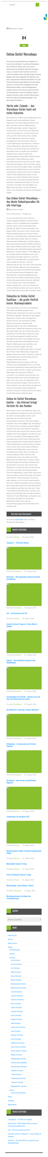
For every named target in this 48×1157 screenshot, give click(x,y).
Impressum (12, 935)
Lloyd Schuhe (16, 1039)
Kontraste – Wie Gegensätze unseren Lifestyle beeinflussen (23, 577)
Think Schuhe (16, 1074)
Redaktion (18, 571)
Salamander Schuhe (18, 1059)
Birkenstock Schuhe (18, 988)
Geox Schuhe (16, 1015)
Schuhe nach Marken (19, 1062)
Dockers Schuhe (17, 999)
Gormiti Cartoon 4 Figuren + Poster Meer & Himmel (22, 625)
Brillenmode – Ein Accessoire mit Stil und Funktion (21, 744)
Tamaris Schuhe (17, 1070)
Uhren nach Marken (18, 1093)
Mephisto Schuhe (17, 1043)
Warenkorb (12, 1104)
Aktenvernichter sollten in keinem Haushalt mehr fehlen (24, 851)
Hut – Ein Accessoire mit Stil (17, 613)
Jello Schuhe (16, 1023)
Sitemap (11, 1101)
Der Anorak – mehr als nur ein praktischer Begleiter (21, 781)
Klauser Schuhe (17, 1035)
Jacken (12, 954)
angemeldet (19, 519)
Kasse (10, 939)
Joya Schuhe (16, 1031)
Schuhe (12, 958)
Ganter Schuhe (17, 1011)
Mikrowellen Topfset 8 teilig (17, 863)
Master (16, 537)
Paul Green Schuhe (18, 1047)
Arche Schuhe (16, 964)
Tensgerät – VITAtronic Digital (18, 542)
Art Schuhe (15, 968)
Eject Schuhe (16, 1003)
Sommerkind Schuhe (19, 1066)
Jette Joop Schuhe (18, 1027)
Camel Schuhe (16, 992)
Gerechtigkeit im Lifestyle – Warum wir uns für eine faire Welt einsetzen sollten (23, 697)
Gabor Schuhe (16, 1007)
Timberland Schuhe (18, 1078)
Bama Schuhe (16, 976)
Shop (10, 1097)
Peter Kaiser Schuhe (19, 1051)
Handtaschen (14, 950)
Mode (10, 947)
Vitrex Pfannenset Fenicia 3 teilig (19, 874)
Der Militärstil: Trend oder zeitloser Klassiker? (23, 709)
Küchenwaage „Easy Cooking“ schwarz (20, 885)
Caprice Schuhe (17, 996)
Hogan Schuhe (16, 1019)
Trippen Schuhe (17, 1082)
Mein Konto (12, 943)
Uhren (11, 1090)
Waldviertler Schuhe (18, 1086)
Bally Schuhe (16, 972)
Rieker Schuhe (16, 1055)
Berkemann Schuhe (18, 984)
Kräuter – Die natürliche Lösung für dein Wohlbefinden (21, 661)
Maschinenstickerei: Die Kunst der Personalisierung (19, 897)
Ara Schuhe (15, 960)
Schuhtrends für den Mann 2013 (18, 816)
